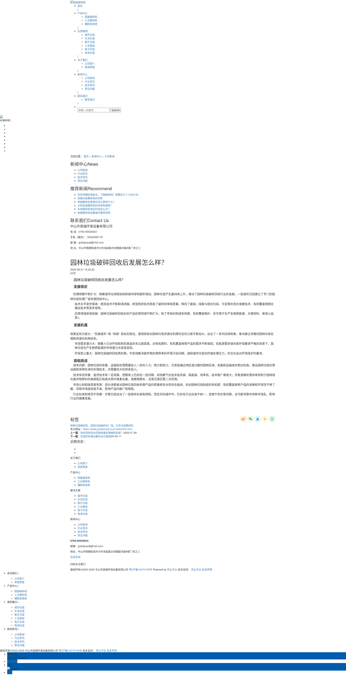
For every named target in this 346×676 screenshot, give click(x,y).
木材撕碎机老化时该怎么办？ (93, 209)
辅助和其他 (91, 24)
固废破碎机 (91, 16)
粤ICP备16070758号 (140, 569)
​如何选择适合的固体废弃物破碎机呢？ (101, 432)
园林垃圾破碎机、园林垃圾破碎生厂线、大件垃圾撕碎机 (101, 425)
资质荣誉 (90, 67)
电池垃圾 (90, 52)
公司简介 (90, 63)
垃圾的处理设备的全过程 (94, 436)
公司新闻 (90, 78)
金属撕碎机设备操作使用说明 (93, 212)
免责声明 (207, 569)
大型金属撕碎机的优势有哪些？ (95, 205)
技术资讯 (90, 85)
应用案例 (82, 31)
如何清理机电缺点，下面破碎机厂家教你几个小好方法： (109, 194)
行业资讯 (90, 81)
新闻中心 (82, 74)
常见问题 (90, 88)
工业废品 (90, 45)
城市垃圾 (90, 34)
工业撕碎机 (91, 20)
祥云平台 (172, 569)
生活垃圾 (90, 38)
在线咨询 (75, 557)
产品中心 (82, 13)
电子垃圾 (90, 49)
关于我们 (82, 60)
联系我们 (82, 96)
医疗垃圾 (90, 42)
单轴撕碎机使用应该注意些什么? (95, 201)
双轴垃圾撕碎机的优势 (90, 198)
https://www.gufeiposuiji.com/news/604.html (107, 429)
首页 (80, 6)
